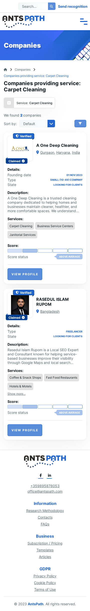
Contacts (45, 517)
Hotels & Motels (21, 386)
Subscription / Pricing (45, 543)
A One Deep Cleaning (57, 145)
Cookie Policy (45, 583)
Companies (22, 69)
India (76, 152)
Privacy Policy (45, 576)
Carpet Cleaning (21, 226)
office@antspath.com (45, 491)
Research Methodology (45, 510)
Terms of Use (45, 589)
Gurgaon (47, 152)
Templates (45, 550)
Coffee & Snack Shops (25, 377)
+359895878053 (45, 486)
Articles (45, 557)
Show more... (17, 394)
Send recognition (73, 6)
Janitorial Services (23, 235)
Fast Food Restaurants (61, 377)
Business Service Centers (55, 226)
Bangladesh (50, 311)
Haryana (63, 152)
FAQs (45, 524)
